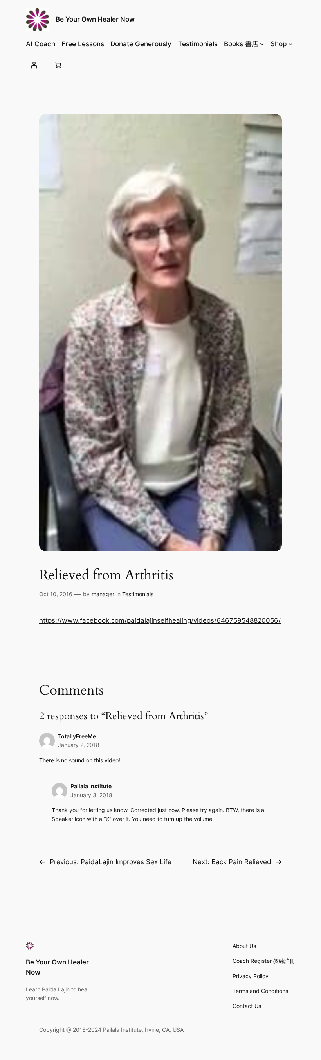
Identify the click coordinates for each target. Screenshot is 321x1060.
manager (103, 594)
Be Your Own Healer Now (95, 19)
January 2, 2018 (78, 745)
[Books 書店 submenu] (262, 44)
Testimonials (137, 594)
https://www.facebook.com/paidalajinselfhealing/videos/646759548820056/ (160, 620)
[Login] (34, 64)
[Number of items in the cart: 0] (58, 64)
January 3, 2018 (91, 795)
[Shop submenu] (290, 44)
